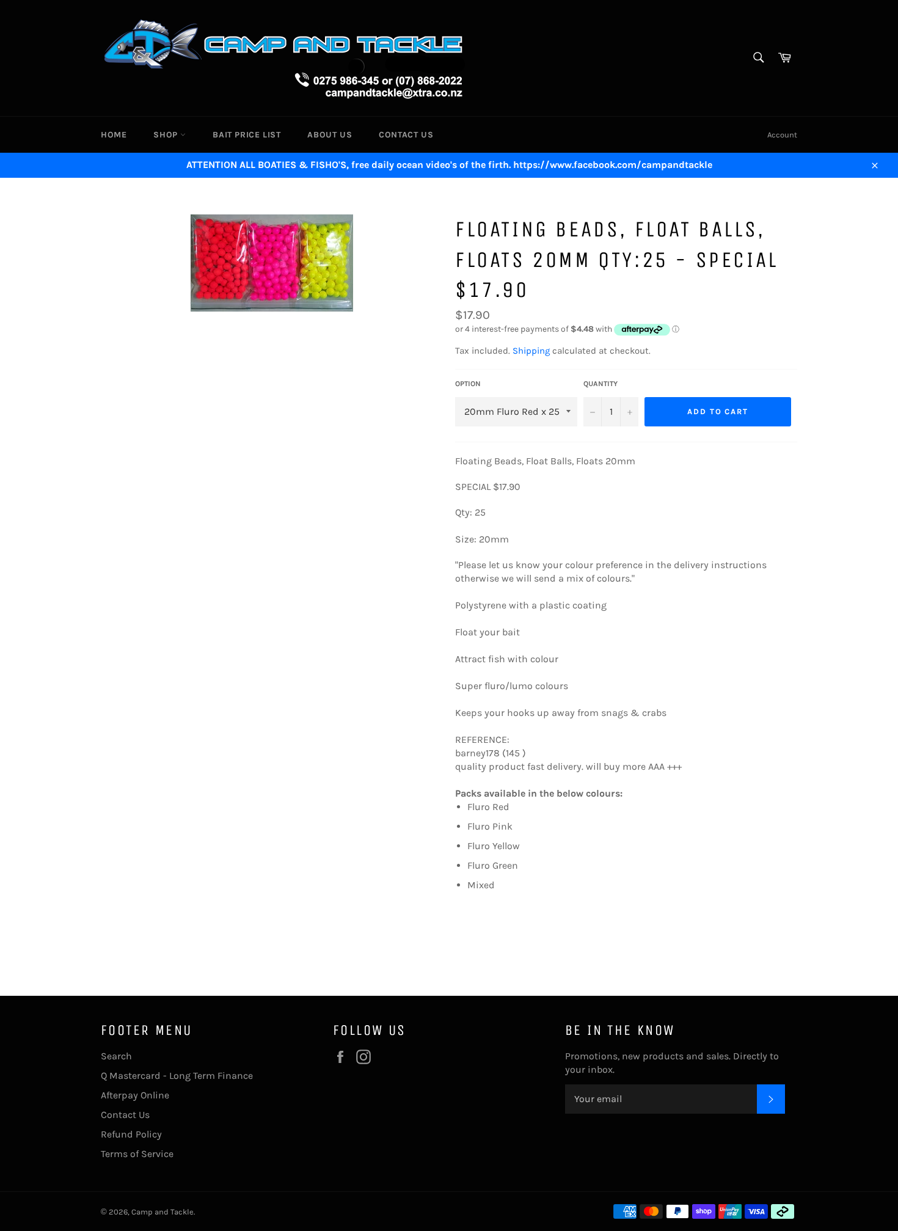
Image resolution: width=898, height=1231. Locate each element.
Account (782, 134)
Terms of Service (137, 1154)
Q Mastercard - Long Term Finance (177, 1075)
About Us (329, 135)
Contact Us (406, 135)
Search (116, 1056)
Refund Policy (131, 1134)
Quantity (600, 383)
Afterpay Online (135, 1095)
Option (468, 383)
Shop (166, 135)
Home (113, 135)
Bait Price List (246, 135)
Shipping (531, 350)
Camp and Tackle (162, 1211)
